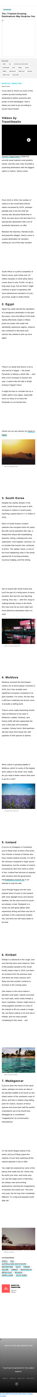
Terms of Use (21, 1378)
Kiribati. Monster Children (11, 1074)
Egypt (13, 67)
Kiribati (4, 71)
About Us (5, 1378)
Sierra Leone (6, 74)
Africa (4, 64)
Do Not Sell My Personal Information (13, 1394)
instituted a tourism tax (14, 880)
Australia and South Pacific (21, 64)
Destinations (6, 67)
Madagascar (12, 71)
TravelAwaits (18, 2)
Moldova (30, 71)
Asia (10, 64)
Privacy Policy (30, 1378)
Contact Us (13, 1378)
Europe (20, 67)
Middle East (22, 71)
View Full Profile (14, 1291)
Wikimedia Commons (9, 1252)
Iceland (27, 67)
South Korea (15, 74)
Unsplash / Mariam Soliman (11, 466)
